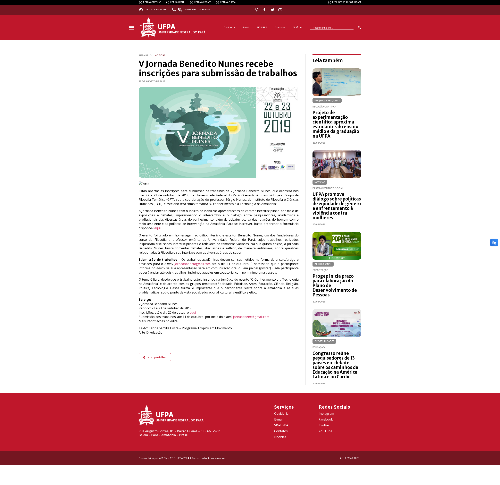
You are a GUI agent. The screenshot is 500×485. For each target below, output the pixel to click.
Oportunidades (324, 341)
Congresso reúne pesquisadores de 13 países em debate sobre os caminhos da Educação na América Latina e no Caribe (335, 365)
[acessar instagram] (257, 10)
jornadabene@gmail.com (192, 264)
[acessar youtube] (280, 9)
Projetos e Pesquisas (327, 100)
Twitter (324, 425)
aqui (157, 228)
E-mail (246, 27)
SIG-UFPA (262, 27)
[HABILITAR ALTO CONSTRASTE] (142, 9)
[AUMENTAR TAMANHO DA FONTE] (181, 10)
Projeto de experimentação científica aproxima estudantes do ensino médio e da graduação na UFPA (335, 124)
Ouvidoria (229, 27)
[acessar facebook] (264, 9)
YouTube (325, 431)
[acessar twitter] (272, 9)
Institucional (323, 264)
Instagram (326, 413)
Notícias (297, 27)
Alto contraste (156, 9)
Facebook (326, 419)
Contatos (280, 27)
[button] (131, 27)
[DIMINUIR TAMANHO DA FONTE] (175, 10)
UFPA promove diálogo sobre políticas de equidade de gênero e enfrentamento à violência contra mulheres (336, 205)
